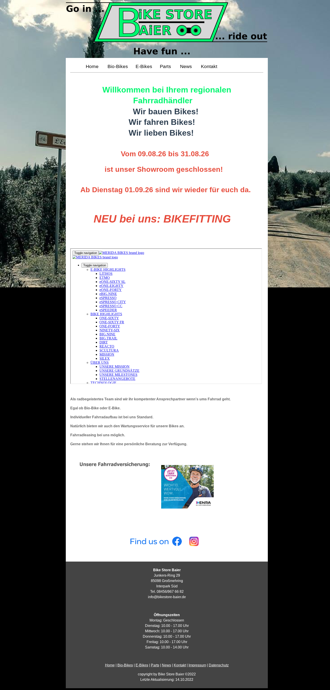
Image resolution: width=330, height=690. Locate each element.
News (187, 66)
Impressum (197, 665)
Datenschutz (219, 665)
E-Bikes (145, 66)
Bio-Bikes (118, 66)
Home (93, 66)
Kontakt (209, 66)
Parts (167, 66)
